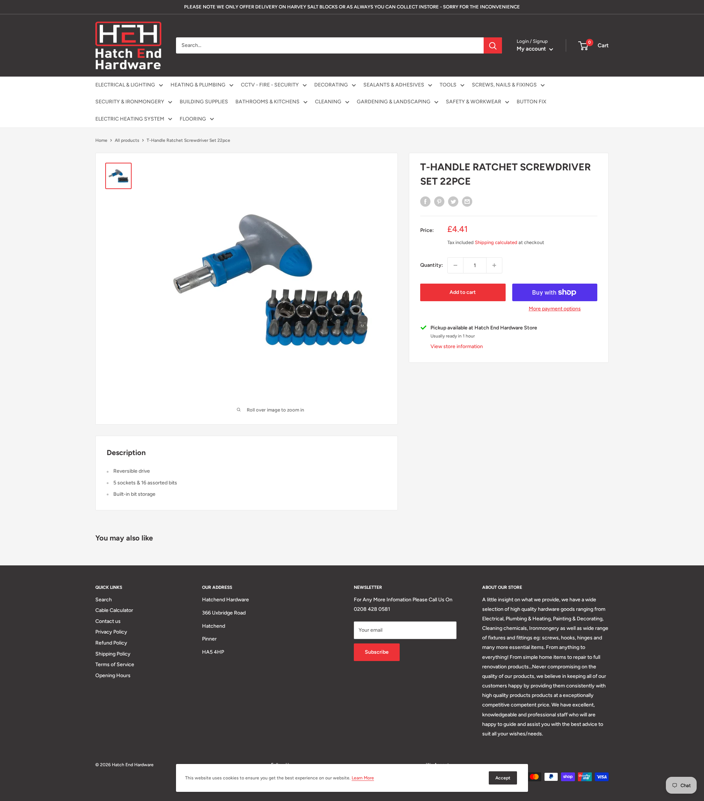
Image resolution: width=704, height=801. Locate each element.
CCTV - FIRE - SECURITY (270, 85)
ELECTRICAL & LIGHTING (125, 85)
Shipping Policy (113, 654)
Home (101, 140)
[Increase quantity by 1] (494, 265)
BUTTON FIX (531, 102)
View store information (456, 346)
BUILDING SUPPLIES (204, 102)
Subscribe (377, 652)
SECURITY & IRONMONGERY (129, 102)
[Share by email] (467, 201)
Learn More (363, 777)
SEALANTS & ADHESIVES (393, 85)
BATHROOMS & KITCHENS (267, 102)
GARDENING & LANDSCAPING (393, 102)
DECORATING (331, 85)
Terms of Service (114, 664)
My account (532, 48)
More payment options (555, 309)
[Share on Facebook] (425, 201)
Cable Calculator (114, 610)
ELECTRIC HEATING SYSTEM (129, 119)
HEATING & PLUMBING (197, 85)
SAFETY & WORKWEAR (473, 102)
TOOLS (448, 85)
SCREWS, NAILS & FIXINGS (504, 85)
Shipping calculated (496, 242)
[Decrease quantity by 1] (455, 265)
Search (103, 600)
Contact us (108, 621)
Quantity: (431, 265)
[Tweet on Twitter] (453, 201)
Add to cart (463, 292)
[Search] (493, 45)
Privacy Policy (111, 632)
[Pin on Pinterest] (439, 201)
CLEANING (328, 102)
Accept (502, 777)
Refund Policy (111, 643)
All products (127, 140)
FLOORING (193, 119)
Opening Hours (113, 675)
